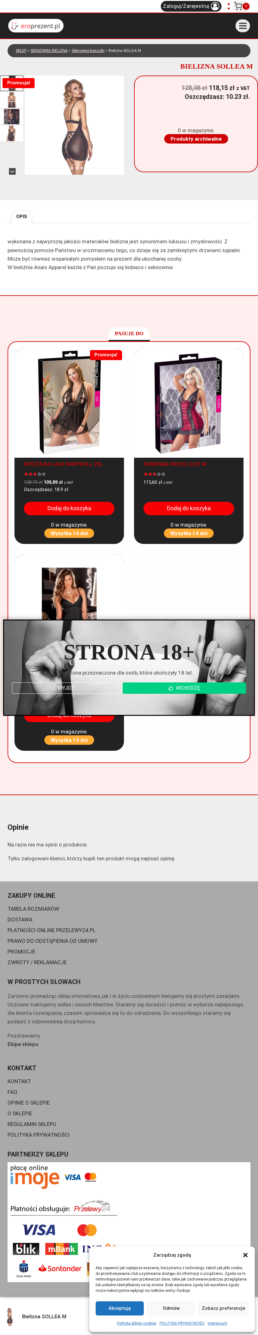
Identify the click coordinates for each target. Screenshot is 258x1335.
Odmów (171, 1308)
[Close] (247, 627)
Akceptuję (120, 1308)
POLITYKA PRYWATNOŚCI (182, 1323)
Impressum (217, 1323)
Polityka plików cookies (136, 1323)
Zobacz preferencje (223, 1308)
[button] (245, 1255)
